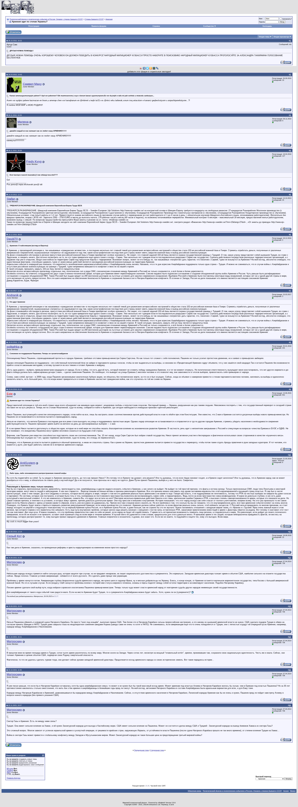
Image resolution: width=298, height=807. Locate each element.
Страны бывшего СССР (94, 19)
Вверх (293, 791)
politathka (13, 346)
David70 (12, 238)
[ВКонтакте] (144, 68)
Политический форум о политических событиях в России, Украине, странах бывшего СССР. (46, 19)
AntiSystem (27, 463)
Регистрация (33, 26)
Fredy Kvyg (34, 161)
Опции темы (264, 37)
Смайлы (10, 770)
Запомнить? (287, 19)
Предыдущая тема (141, 750)
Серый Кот (14, 536)
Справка (156, 26)
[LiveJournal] (157, 68)
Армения (109, 19)
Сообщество (208, 26)
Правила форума (98, 26)
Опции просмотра (281, 37)
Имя (260, 19)
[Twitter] (147, 68)
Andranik (13, 295)
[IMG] (9, 772)
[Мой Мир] (154, 68)
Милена (23, 121)
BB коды (10, 768)
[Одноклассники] (150, 68)
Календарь (267, 26)
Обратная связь (194, 791)
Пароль (262, 22)
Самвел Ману (32, 84)
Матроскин (14, 562)
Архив (286, 791)
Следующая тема (157, 750)
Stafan (11, 198)
